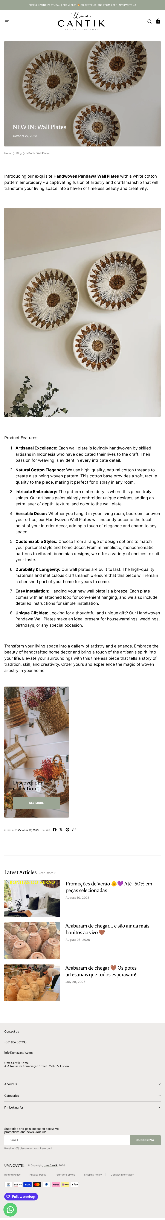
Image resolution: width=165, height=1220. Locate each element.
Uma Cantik (51, 1165)
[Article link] (82, 898)
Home (7, 153)
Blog (18, 153)
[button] (7, 21)
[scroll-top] (156, 1211)
